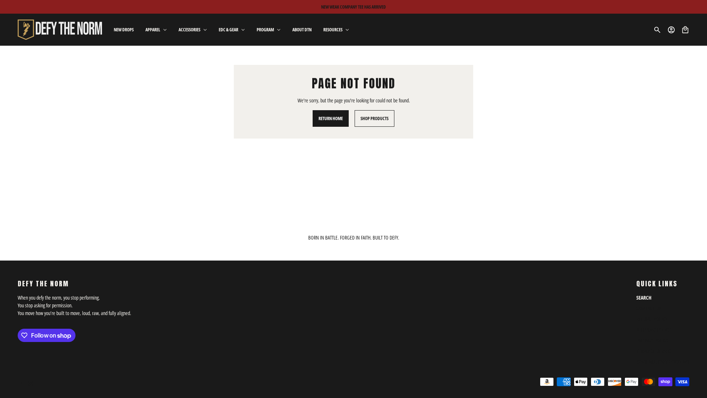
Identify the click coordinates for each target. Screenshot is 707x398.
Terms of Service (654, 351)
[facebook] (20, 384)
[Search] (657, 30)
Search (643, 297)
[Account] (671, 30)
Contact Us (648, 308)
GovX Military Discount (662, 361)
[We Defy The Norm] (60, 30)
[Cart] (685, 30)
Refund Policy (652, 318)
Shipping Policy (653, 329)
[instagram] (31, 384)
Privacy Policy (652, 340)
